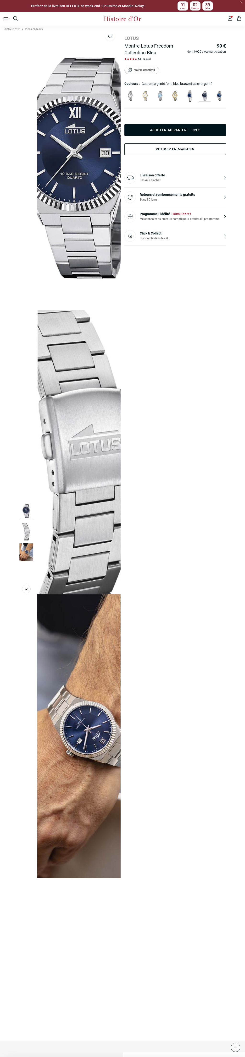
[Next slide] (26, 589)
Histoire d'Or (12, 29)
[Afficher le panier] (239, 19)
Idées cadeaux (34, 29)
